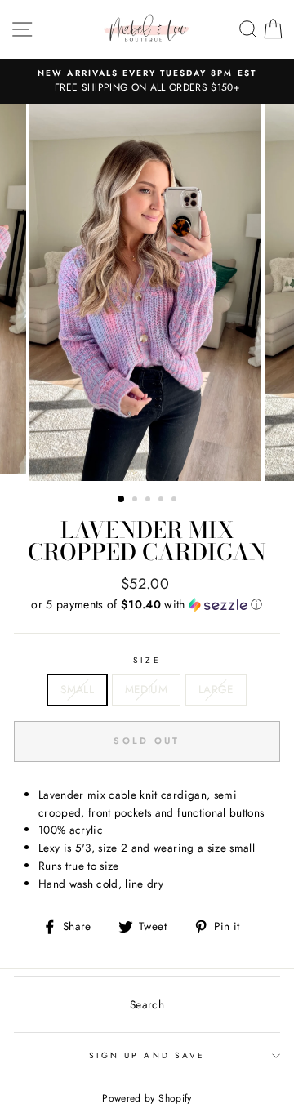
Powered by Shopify (146, 1098)
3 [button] (149, 500)
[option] (147, 81)
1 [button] (122, 500)
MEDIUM (146, 689)
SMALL (77, 689)
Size (146, 660)
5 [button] (176, 500)
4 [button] (162, 500)
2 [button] (136, 500)
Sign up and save (147, 1055)
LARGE (216, 689)
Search (147, 1004)
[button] (147, 604)
